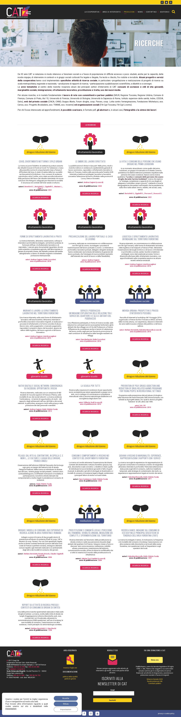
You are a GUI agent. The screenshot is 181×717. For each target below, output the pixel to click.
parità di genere (70, 679)
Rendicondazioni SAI (154, 681)
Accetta (65, 698)
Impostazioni (65, 709)
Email (112, 690)
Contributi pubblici (154, 683)
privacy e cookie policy (166, 713)
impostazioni (10, 709)
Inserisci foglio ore (70, 668)
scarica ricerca (40, 198)
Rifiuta (66, 704)
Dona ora (154, 660)
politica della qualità (70, 677)
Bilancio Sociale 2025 (155, 679)
